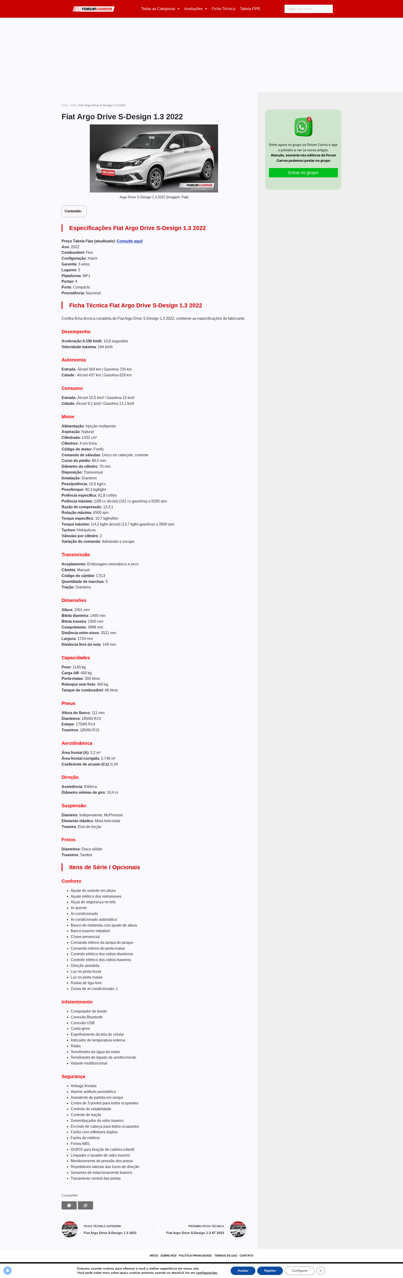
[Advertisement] (201, 57)
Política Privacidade (195, 1255)
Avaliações (193, 9)
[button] (160, 9)
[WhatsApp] (69, 1205)
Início (65, 105)
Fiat (73, 105)
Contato (246, 1255)
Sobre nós (168, 1255)
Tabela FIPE (250, 9)
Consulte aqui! (130, 241)
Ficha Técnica (223, 9)
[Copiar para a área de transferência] (85, 1205)
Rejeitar (270, 1270)
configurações (206, 1273)
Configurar (300, 1270)
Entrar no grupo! (303, 172)
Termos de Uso (225, 1255)
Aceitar (243, 1270)
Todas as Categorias (158, 9)
